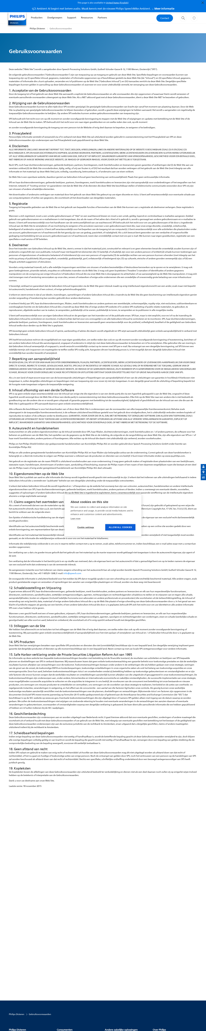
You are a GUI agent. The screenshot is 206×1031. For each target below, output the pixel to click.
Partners (102, 17)
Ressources (87, 17)
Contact (164, 18)
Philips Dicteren (37, 28)
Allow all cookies (120, 527)
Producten (37, 17)
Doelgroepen (54, 17)
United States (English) (117, 3)
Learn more (75, 518)
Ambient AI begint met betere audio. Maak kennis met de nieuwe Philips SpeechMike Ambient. (105, 8)
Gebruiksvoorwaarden (61, 28)
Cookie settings (85, 527)
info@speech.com (72, 573)
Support (71, 17)
